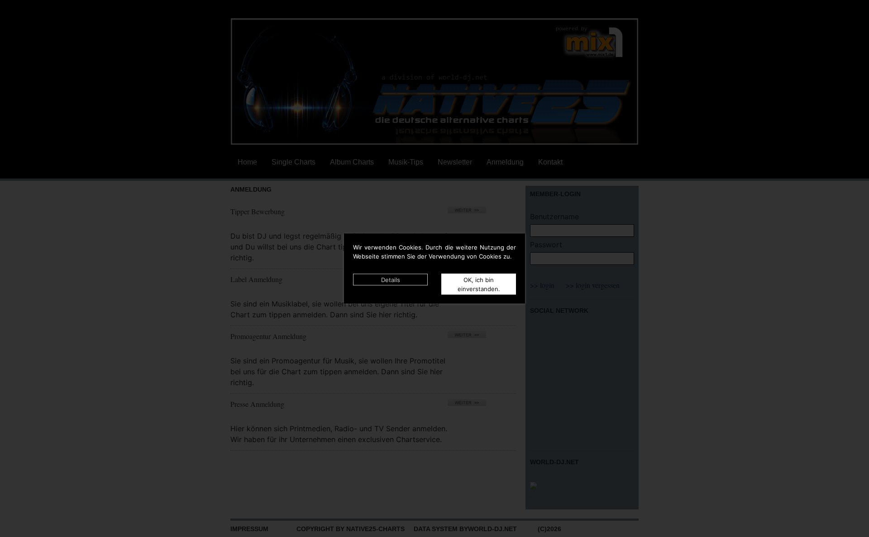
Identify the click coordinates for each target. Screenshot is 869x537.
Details (390, 279)
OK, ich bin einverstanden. (479, 284)
